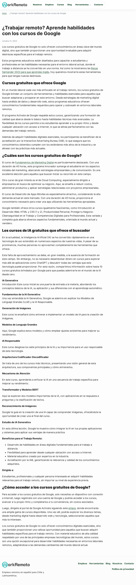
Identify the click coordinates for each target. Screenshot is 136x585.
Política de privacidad (123, 569)
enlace (72, 508)
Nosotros (37, 4)
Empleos (49, 4)
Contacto (98, 4)
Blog (69, 4)
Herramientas (82, 4)
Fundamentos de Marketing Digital (34, 162)
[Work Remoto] (14, 4)
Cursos (60, 4)
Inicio (4, 13)
